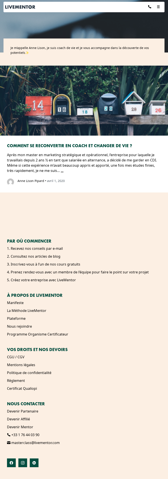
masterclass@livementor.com (35, 442)
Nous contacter (26, 404)
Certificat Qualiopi (22, 388)
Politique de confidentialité (29, 372)
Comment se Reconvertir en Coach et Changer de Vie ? (69, 146)
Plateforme (16, 318)
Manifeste (15, 302)
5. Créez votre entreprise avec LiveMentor (41, 280)
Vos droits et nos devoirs (37, 349)
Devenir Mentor (20, 427)
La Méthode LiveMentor (26, 310)
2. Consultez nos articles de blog (33, 256)
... (62, 170)
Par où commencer (29, 241)
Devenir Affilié (18, 419)
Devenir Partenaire (22, 411)
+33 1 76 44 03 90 (24, 434)
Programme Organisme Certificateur (37, 334)
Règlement (16, 380)
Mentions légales (21, 364)
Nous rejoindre (19, 326)
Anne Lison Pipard (31, 181)
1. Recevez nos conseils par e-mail (35, 248)
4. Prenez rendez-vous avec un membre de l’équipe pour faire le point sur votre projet (78, 272)
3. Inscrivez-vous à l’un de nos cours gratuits (43, 264)
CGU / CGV (15, 357)
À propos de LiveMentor (35, 295)
